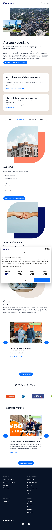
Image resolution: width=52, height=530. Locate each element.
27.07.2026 (39, 438)
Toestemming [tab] (9, 252)
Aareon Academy (8, 479)
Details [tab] (26, 252)
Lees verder (14, 452)
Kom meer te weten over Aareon (15, 62)
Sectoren (11, 119)
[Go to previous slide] (5, 120)
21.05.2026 (39, 345)
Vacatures (6, 488)
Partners (6, 485)
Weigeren (25, 280)
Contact (29, 501)
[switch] (18, 273)
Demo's (29, 504)
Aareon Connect (32, 119)
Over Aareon (20, 119)
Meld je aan (9, 107)
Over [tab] (43, 252)
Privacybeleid (40, 527)
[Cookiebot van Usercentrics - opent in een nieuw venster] (44, 249)
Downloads (30, 507)
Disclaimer (46, 527)
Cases (41, 119)
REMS (29, 491)
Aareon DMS (31, 479)
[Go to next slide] (47, 120)
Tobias (29, 494)
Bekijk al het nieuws (26, 463)
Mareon (29, 485)
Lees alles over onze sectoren (14, 198)
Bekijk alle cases (26, 374)
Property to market (33, 488)
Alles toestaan (42, 280)
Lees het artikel (15, 356)
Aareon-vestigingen (9, 482)
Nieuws (29, 509)
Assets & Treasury (32, 482)
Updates (29, 512)
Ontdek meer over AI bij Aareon (15, 88)
